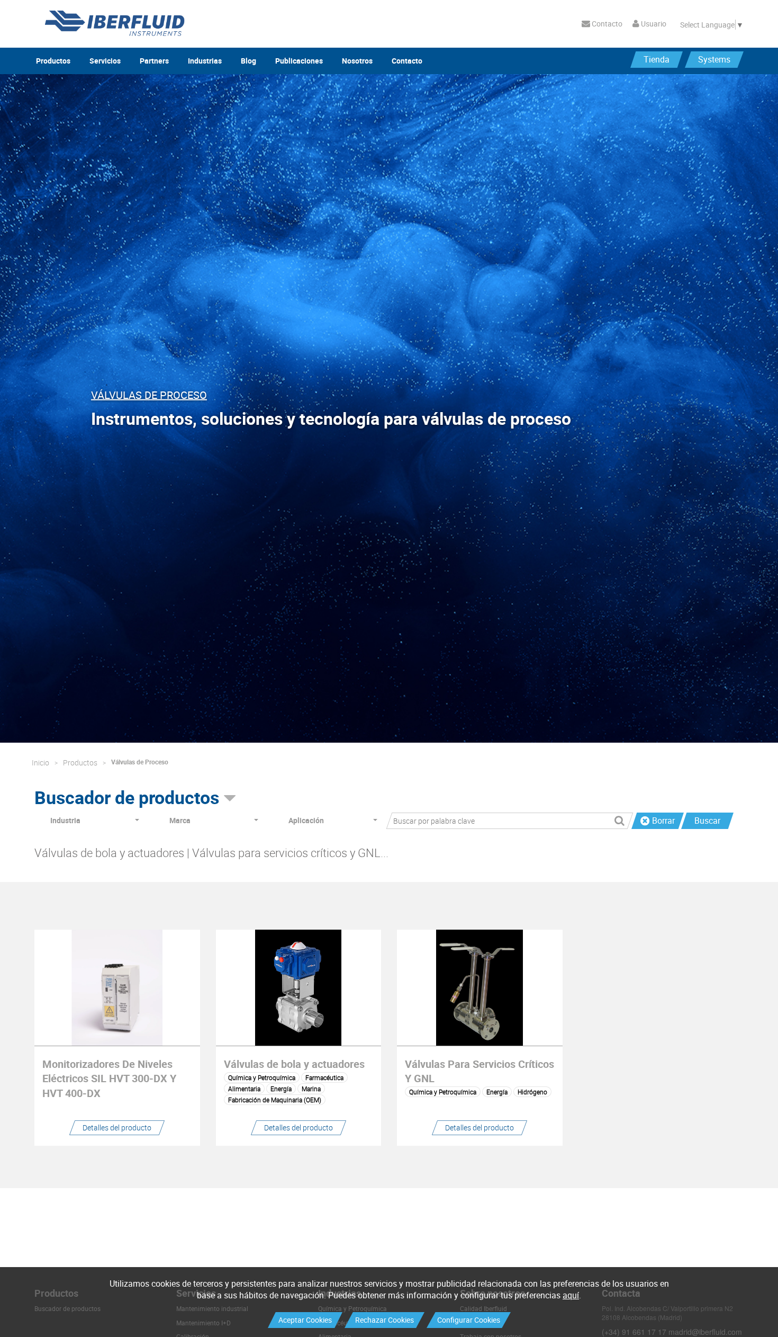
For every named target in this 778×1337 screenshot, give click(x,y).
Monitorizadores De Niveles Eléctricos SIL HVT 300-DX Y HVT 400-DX (109, 1078)
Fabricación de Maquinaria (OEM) (274, 1099)
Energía (281, 1088)
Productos (53, 61)
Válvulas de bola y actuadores (294, 1064)
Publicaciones (299, 61)
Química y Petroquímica (261, 1077)
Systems (714, 59)
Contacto (606, 24)
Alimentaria (244, 1088)
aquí (571, 1295)
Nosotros (357, 61)
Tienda (657, 59)
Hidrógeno (532, 1092)
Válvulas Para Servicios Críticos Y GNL (479, 1071)
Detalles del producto (117, 1127)
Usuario (652, 24)
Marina (311, 1088)
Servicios (105, 61)
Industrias (205, 61)
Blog (248, 61)
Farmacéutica (324, 1077)
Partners (154, 61)
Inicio (40, 762)
